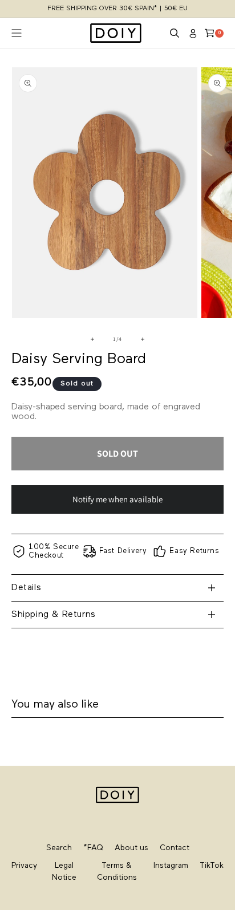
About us (131, 848)
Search (59, 848)
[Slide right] (142, 339)
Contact (174, 848)
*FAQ (93, 848)
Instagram (170, 866)
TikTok (212, 866)
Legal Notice (64, 872)
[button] (174, 33)
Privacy (24, 866)
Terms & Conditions (117, 872)
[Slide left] (92, 339)
